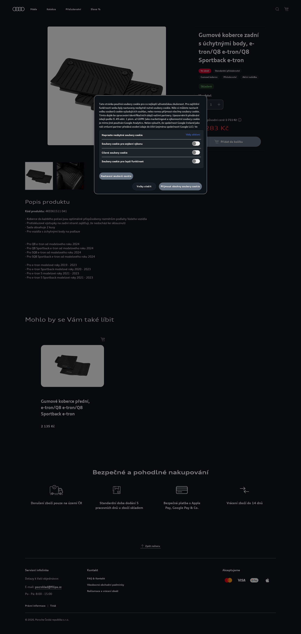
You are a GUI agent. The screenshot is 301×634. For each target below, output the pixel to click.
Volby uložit (144, 186)
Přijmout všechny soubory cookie (180, 186)
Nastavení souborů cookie (116, 176)
